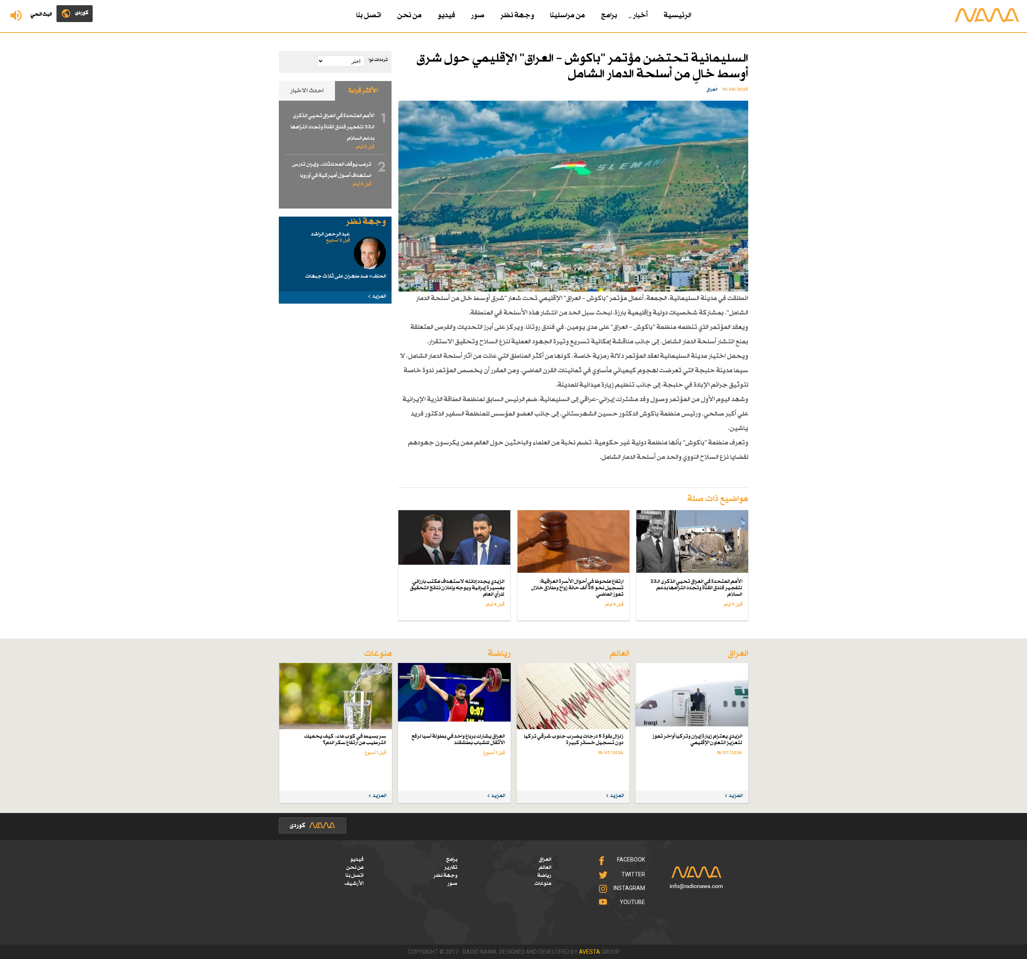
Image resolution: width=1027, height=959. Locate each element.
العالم (545, 867)
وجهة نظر (517, 15)
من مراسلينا (567, 15)
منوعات (542, 883)
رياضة (544, 875)
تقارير (450, 867)
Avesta (589, 952)
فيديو (446, 15)
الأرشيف (354, 883)
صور (477, 15)
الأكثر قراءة (363, 91)
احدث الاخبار (307, 91)
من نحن (409, 15)
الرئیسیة (677, 15)
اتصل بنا (368, 15)
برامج (609, 15)
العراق (545, 859)
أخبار (640, 15)
